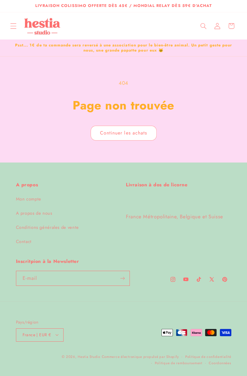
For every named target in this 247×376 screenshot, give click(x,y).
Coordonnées (220, 363)
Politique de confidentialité (208, 356)
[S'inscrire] (122, 278)
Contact (24, 241)
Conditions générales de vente (47, 227)
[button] (13, 26)
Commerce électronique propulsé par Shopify (140, 356)
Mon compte (28, 199)
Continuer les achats (123, 132)
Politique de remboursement (178, 363)
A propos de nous (34, 213)
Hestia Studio (89, 356)
